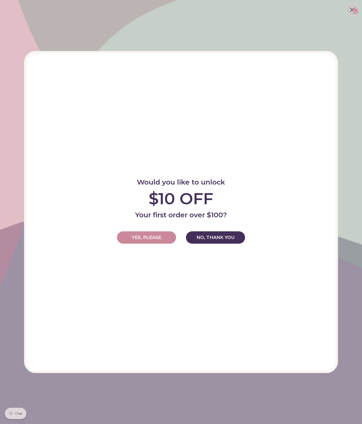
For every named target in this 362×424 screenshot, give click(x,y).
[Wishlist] (355, 11)
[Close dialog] (352, 10)
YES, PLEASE (146, 237)
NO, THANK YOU (216, 237)
